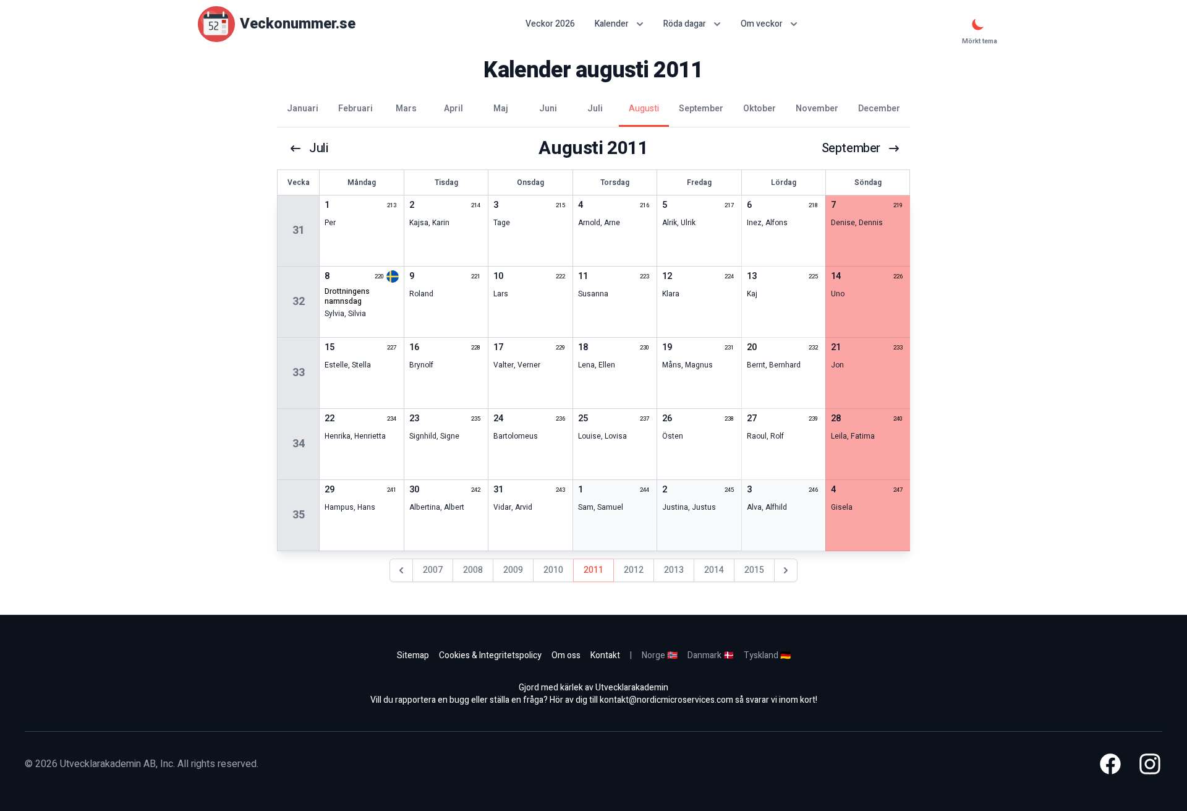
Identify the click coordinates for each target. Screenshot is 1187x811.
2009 (513, 570)
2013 (674, 570)
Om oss (566, 655)
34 (298, 444)
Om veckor (762, 23)
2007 (433, 570)
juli (318, 148)
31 (298, 230)
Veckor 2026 (550, 24)
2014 (714, 570)
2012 (634, 570)
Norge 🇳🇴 (660, 655)
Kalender (612, 23)
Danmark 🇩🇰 (710, 655)
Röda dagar (684, 23)
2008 (473, 570)
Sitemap (413, 655)
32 (298, 301)
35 (298, 515)
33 (298, 372)
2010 (553, 570)
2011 (593, 570)
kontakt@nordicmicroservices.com (666, 699)
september (851, 148)
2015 (754, 570)
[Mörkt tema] (978, 24)
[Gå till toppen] (1164, 788)
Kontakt (605, 655)
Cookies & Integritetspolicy (490, 655)
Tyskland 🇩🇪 (767, 655)
